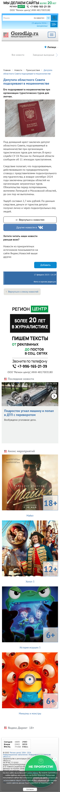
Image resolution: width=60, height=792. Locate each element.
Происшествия (33, 70)
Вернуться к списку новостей (23, 291)
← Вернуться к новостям (30, 219)
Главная (6, 70)
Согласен (30, 789)
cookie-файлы (32, 773)
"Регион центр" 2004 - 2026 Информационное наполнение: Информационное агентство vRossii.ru (27, 754)
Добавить (45, 265)
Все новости (18, 54)
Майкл (41, 507)
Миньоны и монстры (37, 705)
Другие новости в (26, 227)
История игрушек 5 (37, 639)
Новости (18, 70)
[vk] (41, 227)
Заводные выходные (43, 54)
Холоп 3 (41, 573)
